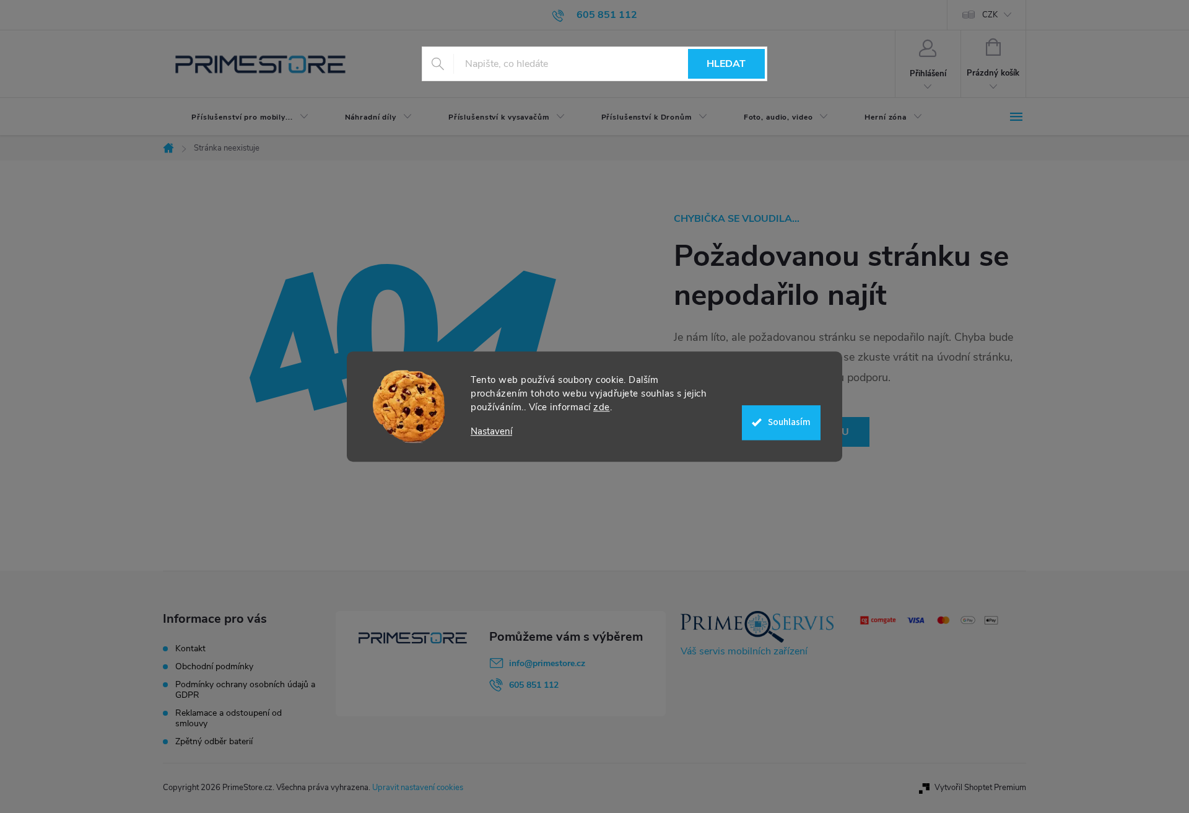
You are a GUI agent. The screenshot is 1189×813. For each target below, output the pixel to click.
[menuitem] (239, 117)
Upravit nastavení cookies (417, 787)
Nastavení (491, 431)
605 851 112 (534, 685)
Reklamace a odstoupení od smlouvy (228, 718)
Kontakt (190, 648)
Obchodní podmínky (214, 666)
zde (601, 407)
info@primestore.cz (547, 663)
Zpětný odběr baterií (214, 741)
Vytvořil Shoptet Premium (980, 787)
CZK (990, 14)
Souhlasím (789, 422)
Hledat (726, 64)
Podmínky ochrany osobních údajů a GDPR (245, 690)
